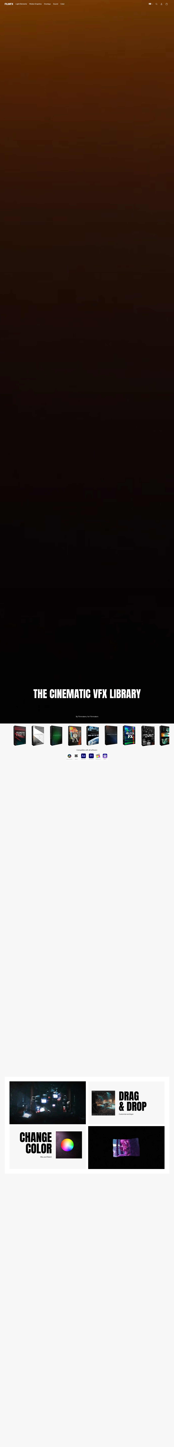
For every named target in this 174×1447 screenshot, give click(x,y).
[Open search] (156, 4)
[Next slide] (160, 736)
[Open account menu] (161, 4)
